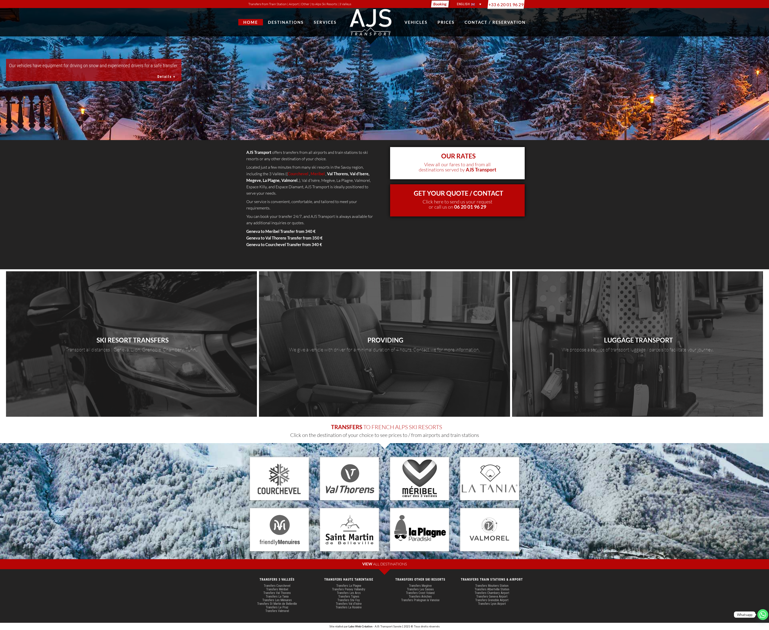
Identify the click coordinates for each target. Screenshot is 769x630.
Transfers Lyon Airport (492, 604)
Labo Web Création (360, 626)
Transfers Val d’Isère (349, 604)
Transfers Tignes (348, 596)
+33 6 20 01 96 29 (506, 4)
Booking (440, 4)
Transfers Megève (420, 586)
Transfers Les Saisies (420, 589)
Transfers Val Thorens (277, 593)
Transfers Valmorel (277, 611)
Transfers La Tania (277, 596)
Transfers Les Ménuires (277, 600)
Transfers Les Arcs (349, 593)
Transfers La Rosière (349, 607)
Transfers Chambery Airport (492, 593)
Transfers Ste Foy (348, 600)
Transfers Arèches (420, 596)
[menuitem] (468, 4)
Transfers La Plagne (348, 586)
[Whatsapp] (762, 614)
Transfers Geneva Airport (491, 596)
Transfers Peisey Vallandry (348, 589)
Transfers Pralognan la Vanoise (420, 600)
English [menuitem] (463, 4)
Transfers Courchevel (277, 586)
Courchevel (275, 244)
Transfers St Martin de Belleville (277, 604)
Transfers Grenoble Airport (491, 600)
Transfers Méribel (277, 589)
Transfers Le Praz (277, 607)
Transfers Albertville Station (492, 589)
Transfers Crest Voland (420, 593)
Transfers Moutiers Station (491, 586)
